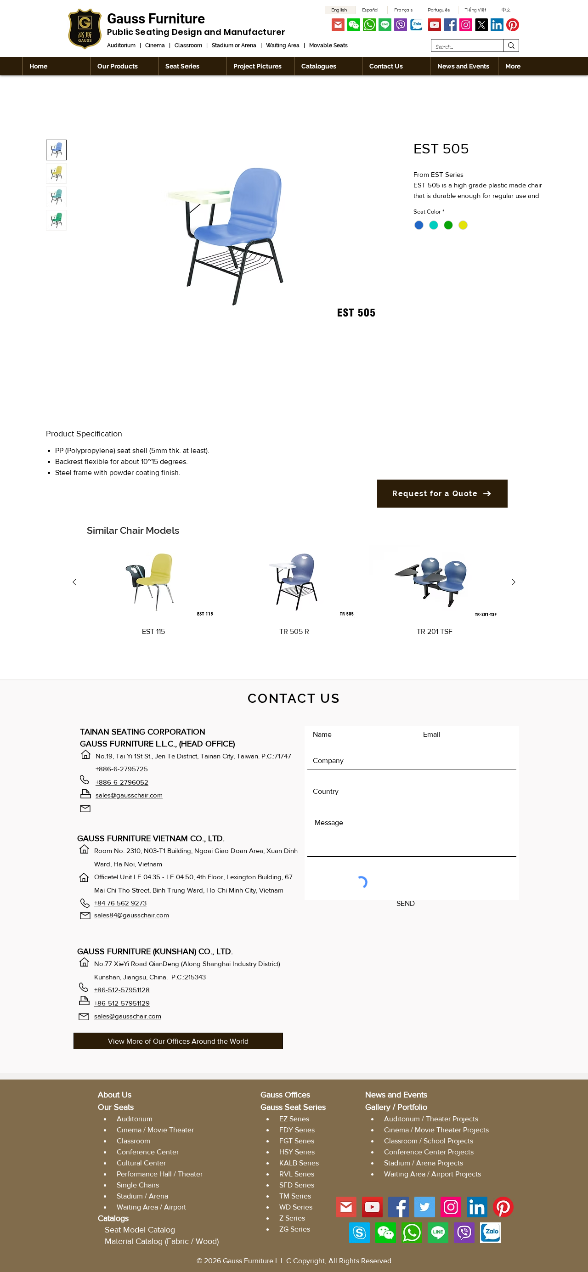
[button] (353, 24)
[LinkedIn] (497, 24)
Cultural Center (141, 1163)
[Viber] (400, 24)
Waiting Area (283, 45)
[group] (294, 603)
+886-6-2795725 (122, 769)
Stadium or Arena (234, 45)
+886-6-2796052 (122, 782)
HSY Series (297, 1152)
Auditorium (121, 45)
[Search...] (511, 45)
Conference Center (148, 1152)
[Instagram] (465, 24)
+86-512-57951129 (122, 1003)
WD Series (295, 1207)
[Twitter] (424, 1207)
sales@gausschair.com (129, 795)
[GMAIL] (338, 24)
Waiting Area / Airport (151, 1207)
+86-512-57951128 (122, 990)
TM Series (295, 1196)
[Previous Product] (74, 582)
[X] (481, 24)
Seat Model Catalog (140, 1229)
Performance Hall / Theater (160, 1174)
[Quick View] (153, 582)
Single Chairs (138, 1185)
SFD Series (296, 1185)
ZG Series (294, 1229)
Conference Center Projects (429, 1152)
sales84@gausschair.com (131, 915)
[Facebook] (450, 24)
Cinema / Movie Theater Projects (436, 1130)
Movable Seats (328, 45)
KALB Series (299, 1163)
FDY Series (297, 1130)
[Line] (385, 24)
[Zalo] (416, 24)
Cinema (155, 45)
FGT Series (295, 1141)
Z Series (292, 1218)
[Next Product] (513, 582)
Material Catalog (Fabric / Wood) (162, 1241)
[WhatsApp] (369, 24)
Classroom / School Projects (428, 1141)
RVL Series (296, 1174)
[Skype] (359, 1232)
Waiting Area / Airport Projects (432, 1174)
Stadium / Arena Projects (423, 1163)
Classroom (188, 45)
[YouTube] (434, 24)
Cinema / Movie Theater (155, 1130)
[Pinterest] (512, 24)
